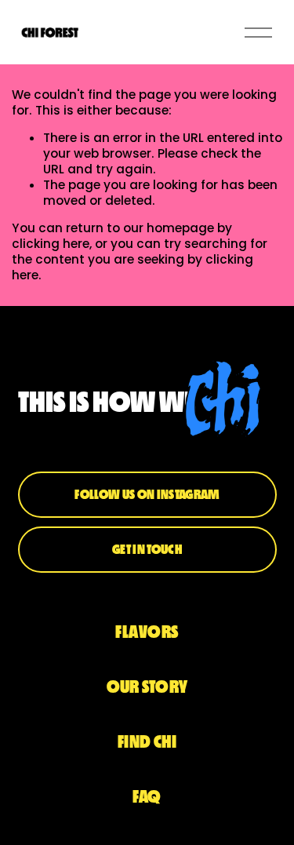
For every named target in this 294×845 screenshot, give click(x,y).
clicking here (50, 243)
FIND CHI (147, 741)
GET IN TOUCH (147, 549)
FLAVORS (146, 632)
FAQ (146, 796)
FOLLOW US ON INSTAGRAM (146, 494)
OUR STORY (147, 686)
